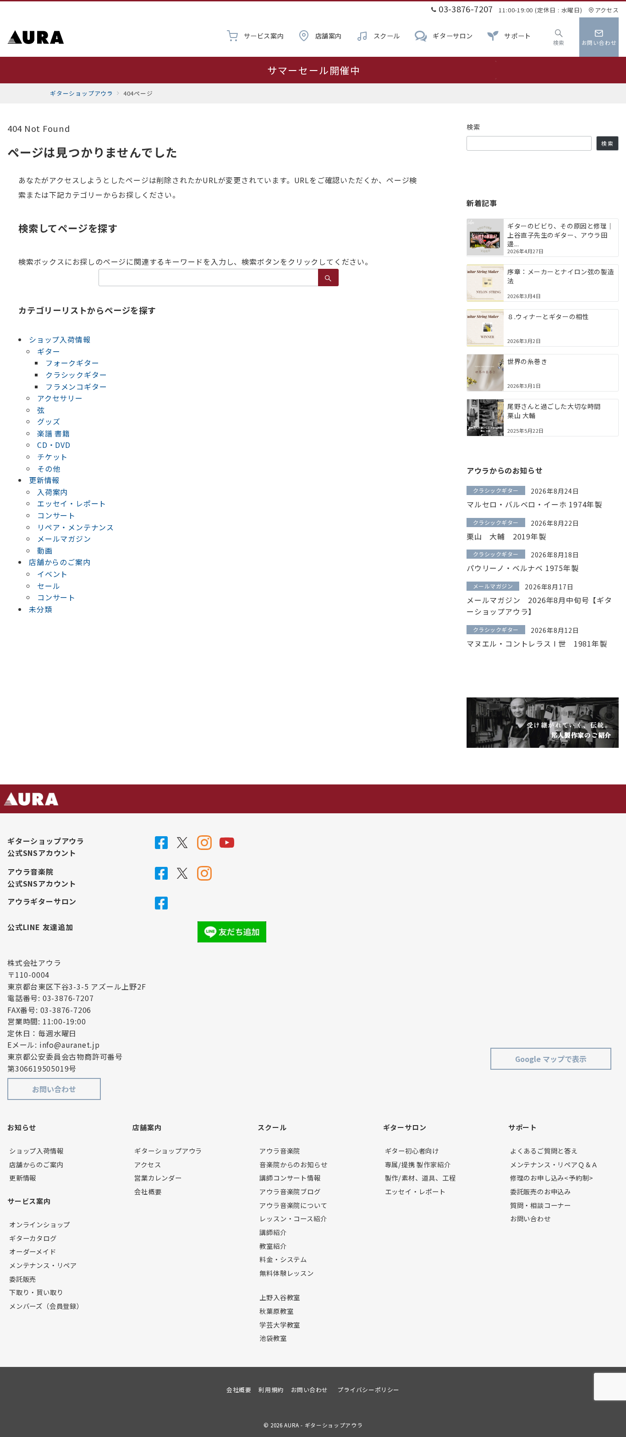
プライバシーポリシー (368, 1389)
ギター (48, 351)
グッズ (48, 421)
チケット (52, 456)
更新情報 (44, 479)
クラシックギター (76, 374)
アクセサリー (60, 397)
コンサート (56, 515)
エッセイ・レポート (71, 503)
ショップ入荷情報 (59, 339)
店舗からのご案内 (59, 561)
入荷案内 (52, 491)
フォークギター (72, 362)
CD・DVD (54, 444)
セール (48, 585)
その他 (48, 468)
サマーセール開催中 (313, 70)
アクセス (607, 9)
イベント (52, 573)
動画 (45, 550)
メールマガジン (64, 538)
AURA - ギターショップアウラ (323, 1425)
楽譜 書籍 (53, 433)
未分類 (40, 609)
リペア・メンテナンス (75, 527)
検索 (474, 126)
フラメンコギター (76, 386)
